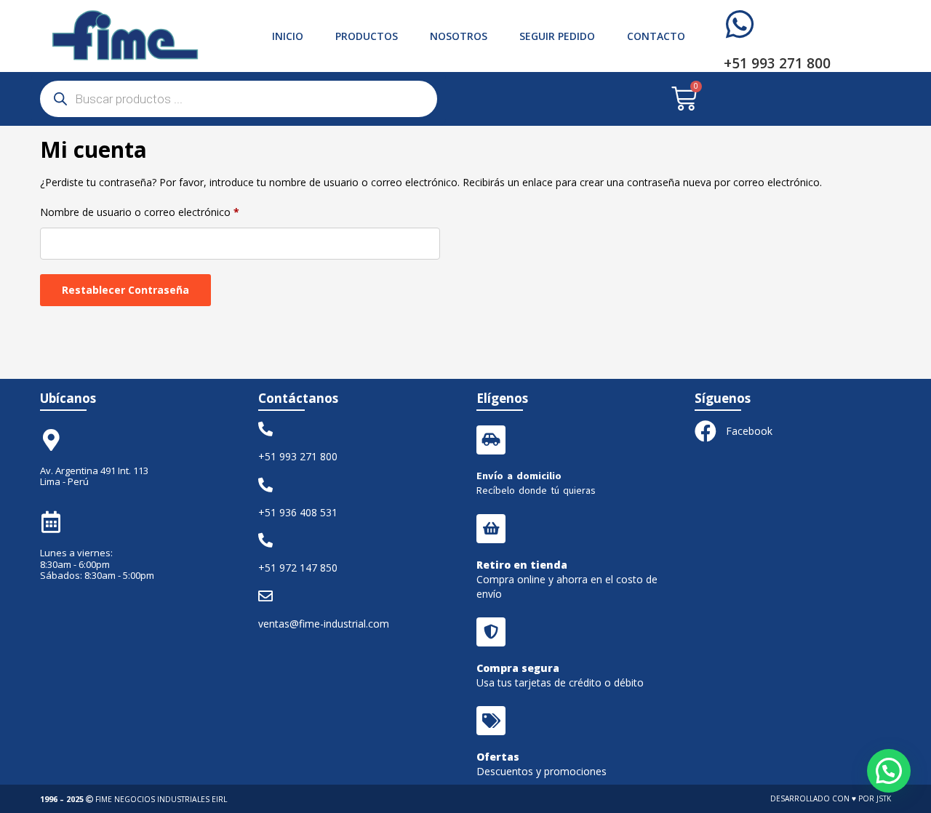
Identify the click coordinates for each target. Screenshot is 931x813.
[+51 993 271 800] (740, 25)
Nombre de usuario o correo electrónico (139, 210)
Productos (366, 36)
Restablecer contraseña (125, 290)
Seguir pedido (557, 36)
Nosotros (458, 36)
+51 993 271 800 (777, 63)
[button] (889, 771)
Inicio (287, 36)
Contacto (656, 36)
